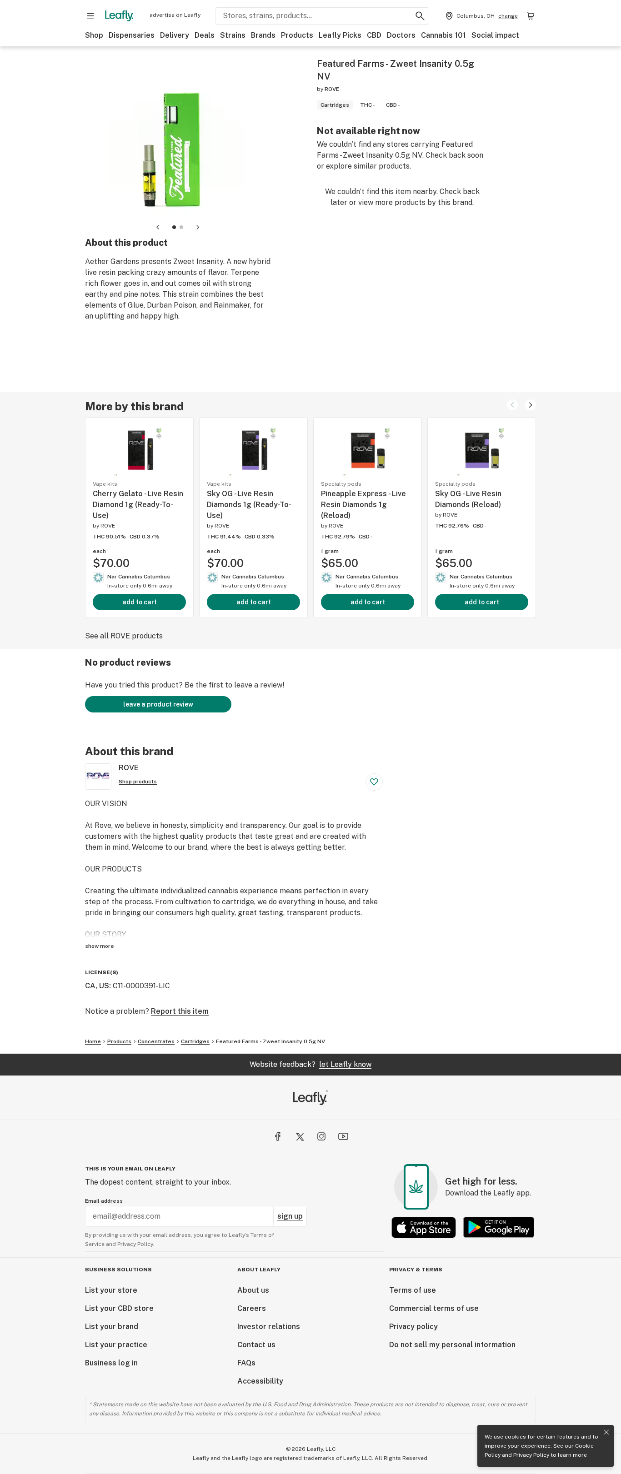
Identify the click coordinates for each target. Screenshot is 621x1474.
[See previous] (512, 404)
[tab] (174, 227)
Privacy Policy (531, 1455)
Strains (232, 35)
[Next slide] (197, 227)
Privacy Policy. (135, 1244)
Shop (94, 35)
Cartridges (195, 1041)
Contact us (256, 1344)
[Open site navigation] (90, 15)
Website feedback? (310, 1064)
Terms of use (412, 1290)
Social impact (495, 35)
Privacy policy (413, 1326)
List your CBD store (119, 1308)
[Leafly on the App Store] (423, 1227)
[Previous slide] (157, 227)
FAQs (246, 1363)
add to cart (139, 602)
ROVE (332, 89)
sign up (290, 1216)
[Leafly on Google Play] (498, 1227)
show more (99, 946)
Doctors (401, 35)
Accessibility (260, 1381)
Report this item (180, 1011)
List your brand (111, 1326)
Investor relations (268, 1326)
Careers (251, 1308)
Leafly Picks (340, 35)
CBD (374, 35)
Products (297, 35)
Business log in (111, 1363)
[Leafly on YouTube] (343, 1136)
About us (253, 1290)
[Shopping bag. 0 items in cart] (530, 15)
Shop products (138, 781)
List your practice (116, 1344)
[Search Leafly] (420, 16)
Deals (205, 35)
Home (93, 1041)
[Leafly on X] (299, 1136)
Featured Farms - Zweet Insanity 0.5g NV (270, 1041)
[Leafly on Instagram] (321, 1136)
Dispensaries (132, 35)
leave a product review (158, 704)
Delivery (174, 35)
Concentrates (156, 1041)
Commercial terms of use (434, 1308)
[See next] (530, 404)
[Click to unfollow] (374, 782)
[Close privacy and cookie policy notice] (606, 1432)
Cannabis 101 (443, 35)
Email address (104, 1201)
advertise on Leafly (175, 15)
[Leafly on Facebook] (278, 1136)
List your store (111, 1290)
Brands (263, 35)
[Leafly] (119, 15)
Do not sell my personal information (452, 1344)
